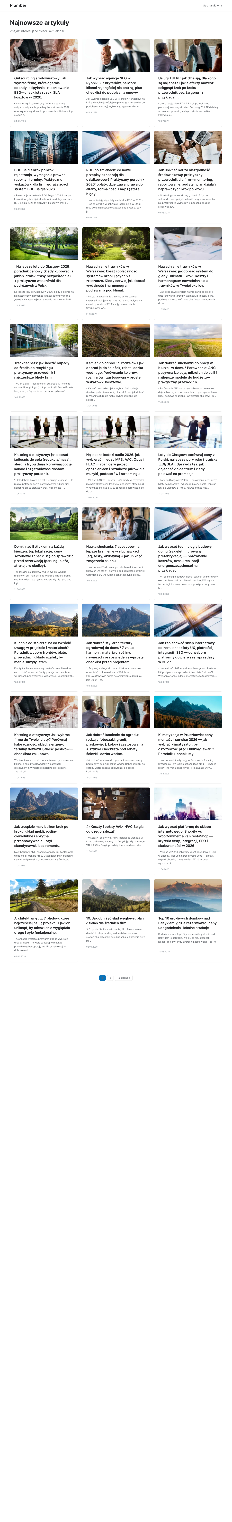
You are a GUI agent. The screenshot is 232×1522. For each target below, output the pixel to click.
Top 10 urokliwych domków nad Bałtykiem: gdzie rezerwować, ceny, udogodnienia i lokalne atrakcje (188, 923)
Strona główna (212, 5)
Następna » (124, 977)
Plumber (18, 5)
